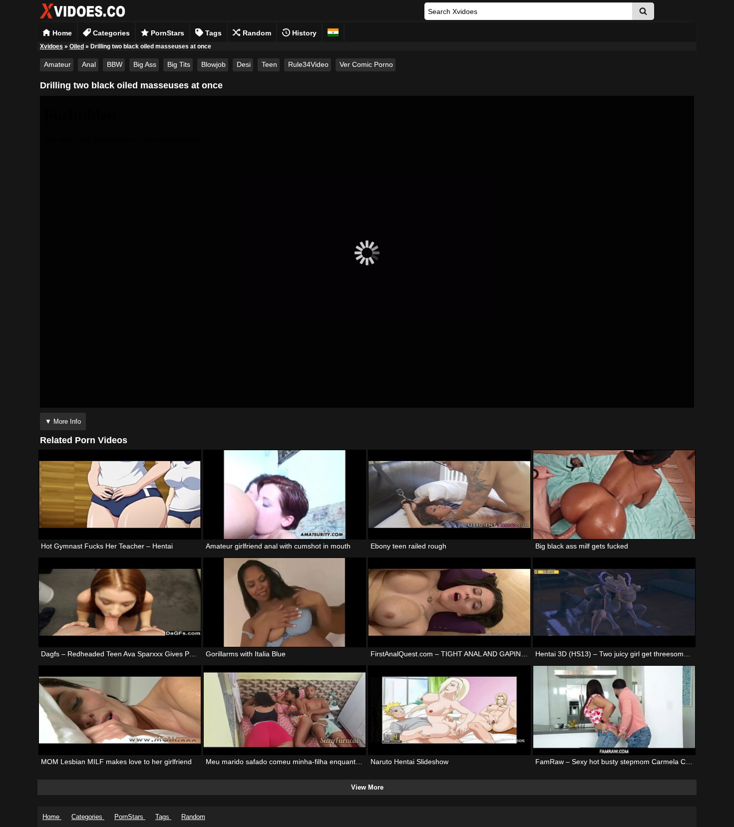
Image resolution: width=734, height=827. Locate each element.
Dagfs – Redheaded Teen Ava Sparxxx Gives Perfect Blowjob (137, 654)
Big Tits (178, 64)
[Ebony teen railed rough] (449, 495)
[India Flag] (333, 32)
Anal (89, 64)
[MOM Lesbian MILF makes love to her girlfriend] (119, 710)
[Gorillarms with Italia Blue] (284, 602)
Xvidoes (51, 46)
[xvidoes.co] (82, 18)
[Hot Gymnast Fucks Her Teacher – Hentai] (119, 495)
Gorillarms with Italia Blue (246, 654)
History (303, 33)
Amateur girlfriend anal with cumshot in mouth (278, 546)
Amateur (57, 64)
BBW (114, 64)
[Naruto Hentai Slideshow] (449, 710)
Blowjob (213, 64)
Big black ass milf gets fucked (581, 546)
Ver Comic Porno (366, 64)
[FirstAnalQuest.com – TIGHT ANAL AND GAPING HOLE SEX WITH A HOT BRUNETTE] (449, 602)
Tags (212, 33)
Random (256, 33)
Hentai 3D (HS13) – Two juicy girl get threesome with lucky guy (634, 654)
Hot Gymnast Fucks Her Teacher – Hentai (107, 546)
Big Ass (144, 64)
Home (61, 33)
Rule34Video (308, 64)
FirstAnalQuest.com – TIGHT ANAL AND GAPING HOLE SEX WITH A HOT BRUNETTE (507, 654)
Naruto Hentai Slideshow (409, 762)
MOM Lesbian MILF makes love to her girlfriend (116, 762)
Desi (244, 64)
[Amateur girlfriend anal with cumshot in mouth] (284, 495)
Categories (110, 33)
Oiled (76, 46)
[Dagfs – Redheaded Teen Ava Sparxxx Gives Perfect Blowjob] (119, 602)
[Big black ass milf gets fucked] (614, 495)
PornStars (166, 33)
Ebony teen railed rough (408, 546)
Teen (269, 64)
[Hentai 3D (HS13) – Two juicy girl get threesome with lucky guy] (614, 602)
